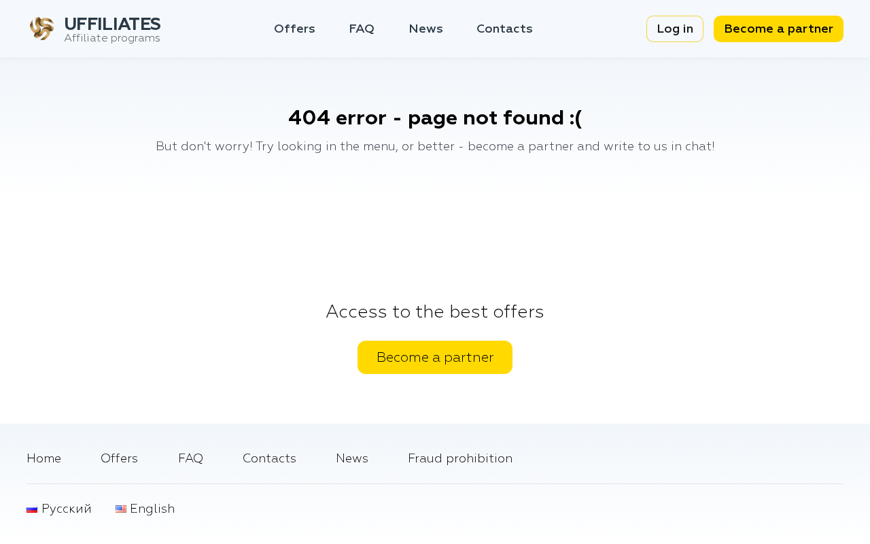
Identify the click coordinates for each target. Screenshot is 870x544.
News (425, 29)
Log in (675, 29)
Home (44, 458)
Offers (294, 29)
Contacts (504, 29)
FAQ (362, 29)
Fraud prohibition (460, 458)
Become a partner (778, 29)
